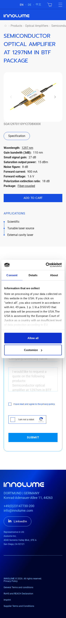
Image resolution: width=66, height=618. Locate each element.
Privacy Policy (11, 581)
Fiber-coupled (26, 186)
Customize (31, 350)
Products (16, 25)
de (29, 4)
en (21, 4)
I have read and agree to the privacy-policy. (34, 404)
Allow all (32, 337)
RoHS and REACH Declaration (18, 593)
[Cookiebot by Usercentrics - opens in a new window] (46, 265)
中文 (38, 4)
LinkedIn (20, 521)
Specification (16, 136)
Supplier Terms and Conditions (19, 606)
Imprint (7, 600)
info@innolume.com (18, 510)
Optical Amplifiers (36, 25)
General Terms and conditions (18, 587)
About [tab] (54, 275)
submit (33, 437)
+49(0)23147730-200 (19, 506)
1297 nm (27, 148)
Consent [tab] (11, 275)
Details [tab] (33, 275)
